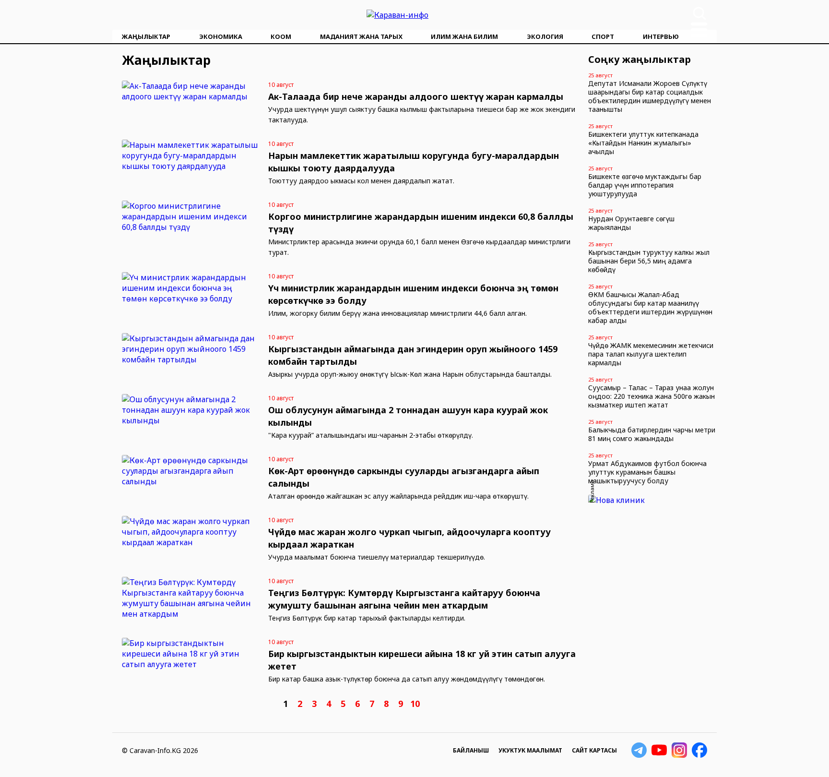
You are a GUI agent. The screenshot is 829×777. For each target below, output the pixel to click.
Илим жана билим (464, 36)
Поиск (699, 13)
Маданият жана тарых (361, 36)
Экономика (220, 36)
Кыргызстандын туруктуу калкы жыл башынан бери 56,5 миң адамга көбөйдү (649, 261)
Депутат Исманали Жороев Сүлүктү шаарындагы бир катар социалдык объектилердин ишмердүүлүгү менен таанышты (649, 96)
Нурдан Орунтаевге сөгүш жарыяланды (631, 223)
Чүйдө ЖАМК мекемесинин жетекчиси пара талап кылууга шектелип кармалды (650, 354)
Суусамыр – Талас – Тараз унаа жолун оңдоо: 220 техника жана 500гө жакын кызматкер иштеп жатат (651, 396)
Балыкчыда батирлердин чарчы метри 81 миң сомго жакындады (651, 434)
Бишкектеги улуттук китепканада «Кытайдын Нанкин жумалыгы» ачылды (643, 143)
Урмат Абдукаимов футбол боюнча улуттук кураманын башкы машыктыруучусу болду (647, 472)
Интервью (661, 36)
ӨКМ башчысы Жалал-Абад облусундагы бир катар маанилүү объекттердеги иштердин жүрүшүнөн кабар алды (650, 307)
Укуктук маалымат (530, 750)
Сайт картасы (594, 750)
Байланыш (471, 750)
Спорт (603, 36)
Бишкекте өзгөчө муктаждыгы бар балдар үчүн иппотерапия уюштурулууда (644, 185)
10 (415, 703)
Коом (281, 36)
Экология (545, 36)
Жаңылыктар (146, 36)
